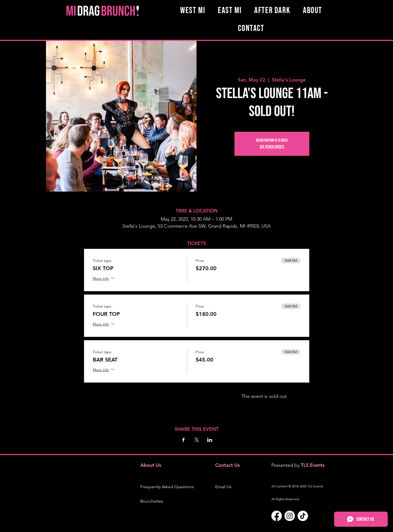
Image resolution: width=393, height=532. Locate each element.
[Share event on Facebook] (183, 440)
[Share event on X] (196, 440)
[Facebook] (276, 516)
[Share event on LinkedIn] (209, 440)
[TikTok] (303, 516)
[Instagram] (289, 516)
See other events (272, 146)
